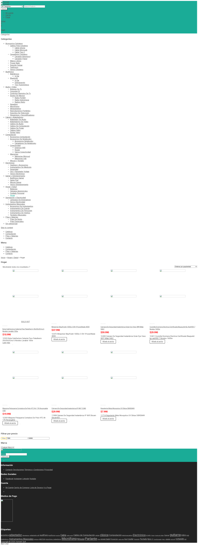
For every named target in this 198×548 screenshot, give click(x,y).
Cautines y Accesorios (19, 165)
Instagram (18, 479)
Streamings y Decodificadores (22, 115)
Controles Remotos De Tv (20, 93)
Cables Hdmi (15, 130)
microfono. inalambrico (53, 539)
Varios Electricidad (17, 202)
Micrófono (69, 539)
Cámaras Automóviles (19, 191)
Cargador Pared (21, 59)
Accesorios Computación (20, 137)
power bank (105, 539)
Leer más (6, 343)
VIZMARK (180, 539)
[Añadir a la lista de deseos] (13, 344)
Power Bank (15, 63)
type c (163, 539)
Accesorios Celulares (14, 43)
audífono (44, 535)
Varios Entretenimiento (19, 185)
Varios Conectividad (23, 152)
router (131, 539)
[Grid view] (33, 267)
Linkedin (25, 479)
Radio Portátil (20, 98)
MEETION (42, 539)
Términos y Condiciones (34, 470)
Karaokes (14, 104)
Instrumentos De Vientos (20, 213)
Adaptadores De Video (19, 122)
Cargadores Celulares (18, 54)
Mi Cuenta (10, 488)
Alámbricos (14, 74)
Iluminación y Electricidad (16, 198)
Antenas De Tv (16, 89)
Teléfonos (14, 67)
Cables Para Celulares (19, 46)
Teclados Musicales (18, 215)
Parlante (91, 539)
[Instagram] (11, 461)
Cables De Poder (17, 128)
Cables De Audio (16, 124)
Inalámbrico (5, 539)
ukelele (168, 539)
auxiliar (58, 535)
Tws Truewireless (22, 85)
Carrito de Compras (21, 488)
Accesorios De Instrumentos (21, 206)
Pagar (8, 17)
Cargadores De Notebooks (25, 143)
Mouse (81, 538)
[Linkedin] (8, 461)
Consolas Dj (15, 91)
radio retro (121, 539)
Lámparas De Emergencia (20, 200)
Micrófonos (14, 106)
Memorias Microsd (22, 156)
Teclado (143, 539)
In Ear (17, 76)
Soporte (136, 539)
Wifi (185, 539)
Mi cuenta (9, 13)
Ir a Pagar (47, 488)
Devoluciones (18, 470)
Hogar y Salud (11, 187)
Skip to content (7, 228)
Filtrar (4, 438)
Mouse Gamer (15, 182)
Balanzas (13, 189)
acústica (5, 535)
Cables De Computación (19, 126)
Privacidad (48, 470)
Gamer (166, 535)
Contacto (9, 238)
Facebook (9, 479)
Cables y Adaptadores (14, 117)
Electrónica (10, 163)
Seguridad (14, 169)
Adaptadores (25, 535)
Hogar (12, 195)
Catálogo (9, 232)
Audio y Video (11, 87)
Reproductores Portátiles (20, 111)
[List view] (37, 267)
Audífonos (10, 72)
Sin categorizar (12, 224)
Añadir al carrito (59, 339)
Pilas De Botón (16, 219)
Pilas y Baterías (12, 217)
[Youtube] (10, 461)
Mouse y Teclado (17, 161)
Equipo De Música (17, 96)
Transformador (157, 539)
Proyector (114, 539)
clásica (104, 535)
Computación (11, 135)
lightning (36, 539)
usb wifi (173, 539)
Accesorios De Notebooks (20, 139)
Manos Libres (15, 61)
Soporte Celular (16, 65)
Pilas (99, 539)
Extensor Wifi (20, 148)
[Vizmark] (5, 2)
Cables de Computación (84, 535)
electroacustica (127, 535)
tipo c (150, 539)
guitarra (175, 535)
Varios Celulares (16, 70)
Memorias (14, 154)
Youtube (33, 479)
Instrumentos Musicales (15, 204)
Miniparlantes (15, 109)
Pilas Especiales (17, 221)
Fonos (152, 535)
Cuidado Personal (17, 193)
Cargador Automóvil (22, 57)
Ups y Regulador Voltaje (19, 172)
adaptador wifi (35, 535)
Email (3, 454)
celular (97, 535)
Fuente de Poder (159, 535)
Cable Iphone (20, 48)
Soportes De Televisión (19, 113)
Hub (187, 535)
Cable (63, 535)
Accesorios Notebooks (24, 141)
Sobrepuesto (20, 83)
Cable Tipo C (20, 52)
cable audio (70, 535)
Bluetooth (14, 78)
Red (125, 539)
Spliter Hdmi (15, 132)
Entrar (3, 21)
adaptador (15, 535)
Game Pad (14, 180)
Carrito (8, 15)
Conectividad (15, 145)
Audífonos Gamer (17, 178)
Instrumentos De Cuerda (20, 208)
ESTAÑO (148, 535)
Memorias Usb (20, 159)
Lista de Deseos (36, 488)
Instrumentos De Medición (20, 167)
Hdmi (183, 535)
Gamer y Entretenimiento (15, 176)
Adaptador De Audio (18, 119)
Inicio (3, 258)
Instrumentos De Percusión (21, 211)
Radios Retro (20, 102)
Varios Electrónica (17, 174)
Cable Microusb (21, 50)
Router (17, 150)
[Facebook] (6, 461)
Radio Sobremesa (22, 100)
